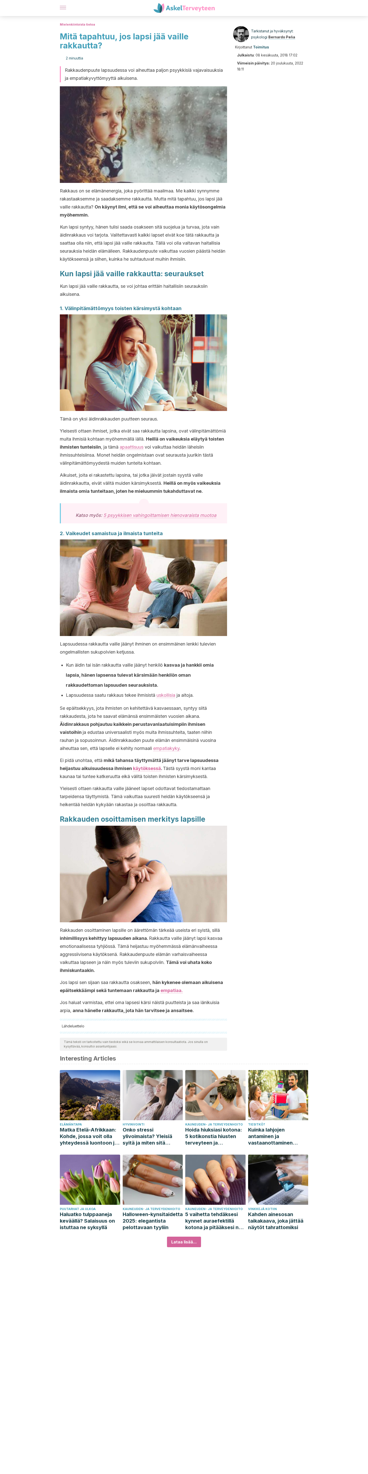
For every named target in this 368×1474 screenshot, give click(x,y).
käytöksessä (147, 768)
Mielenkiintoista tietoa (77, 24)
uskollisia (165, 695)
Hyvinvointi (133, 1124)
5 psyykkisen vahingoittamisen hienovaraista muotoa (159, 515)
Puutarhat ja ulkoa (78, 1209)
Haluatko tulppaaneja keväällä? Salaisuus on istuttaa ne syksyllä (87, 1220)
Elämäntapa (71, 1124)
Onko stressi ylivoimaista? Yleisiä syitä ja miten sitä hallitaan (147, 1136)
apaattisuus (131, 447)
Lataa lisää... (184, 1241)
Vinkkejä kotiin (262, 1209)
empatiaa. (171, 990)
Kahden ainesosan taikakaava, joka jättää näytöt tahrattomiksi (275, 1220)
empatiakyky (166, 748)
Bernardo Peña (281, 37)
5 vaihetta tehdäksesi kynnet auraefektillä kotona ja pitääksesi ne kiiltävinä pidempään (213, 1221)
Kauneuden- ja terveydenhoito (214, 1124)
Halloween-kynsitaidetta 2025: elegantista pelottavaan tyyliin (153, 1220)
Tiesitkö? (256, 1124)
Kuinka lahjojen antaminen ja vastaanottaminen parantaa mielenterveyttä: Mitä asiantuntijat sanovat (274, 1136)
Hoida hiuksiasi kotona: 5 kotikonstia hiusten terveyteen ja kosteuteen (213, 1136)
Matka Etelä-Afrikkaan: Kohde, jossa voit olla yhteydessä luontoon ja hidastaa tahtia (88, 1136)
